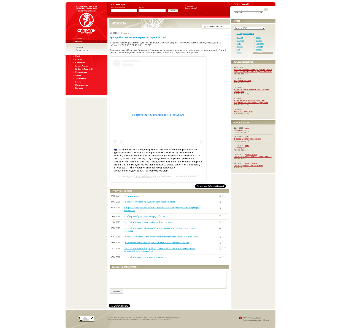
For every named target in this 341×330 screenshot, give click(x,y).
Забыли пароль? (191, 8)
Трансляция (80, 78)
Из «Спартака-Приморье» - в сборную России (144, 216)
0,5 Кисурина (240, 148)
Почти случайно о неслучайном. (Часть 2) (253, 157)
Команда (79, 59)
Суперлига (80, 63)
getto (247, 128)
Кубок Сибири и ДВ (84, 69)
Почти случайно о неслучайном (248, 165)
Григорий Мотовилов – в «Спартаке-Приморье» (145, 257)
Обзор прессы (82, 50)
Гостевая (79, 88)
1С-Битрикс (256, 317)
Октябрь (259, 47)
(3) (223, 228)
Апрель (240, 47)
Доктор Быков (251, 155)
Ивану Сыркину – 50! (243, 111)
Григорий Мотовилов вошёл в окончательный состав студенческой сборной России (160, 236)
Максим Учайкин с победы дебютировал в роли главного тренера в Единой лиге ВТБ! (253, 70)
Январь (240, 38)
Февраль (240, 41)
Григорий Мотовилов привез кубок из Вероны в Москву (149, 222)
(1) (223, 216)
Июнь (239, 53)
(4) (223, 201)
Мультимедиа (81, 85)
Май (238, 50)
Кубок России (81, 66)
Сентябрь (260, 44)
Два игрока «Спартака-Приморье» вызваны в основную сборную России (156, 242)
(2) (223, 207)
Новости (79, 42)
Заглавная (80, 39)
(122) (224, 248)
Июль (258, 38)
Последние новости (245, 33)
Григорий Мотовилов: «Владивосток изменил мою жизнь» (150, 202)
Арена (78, 75)
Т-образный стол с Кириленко (247, 139)
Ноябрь (259, 50)
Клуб (77, 56)
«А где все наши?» (132, 196)
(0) (223, 196)
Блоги (78, 82)
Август (259, 41)
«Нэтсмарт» (266, 320)
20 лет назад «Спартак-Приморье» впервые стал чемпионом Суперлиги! (251, 101)
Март (239, 44)
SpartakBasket (143, 176)
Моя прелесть (240, 130)
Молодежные (81, 72)
